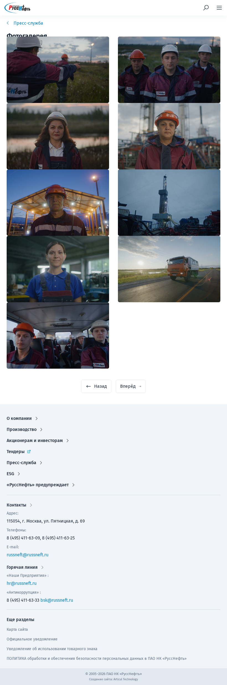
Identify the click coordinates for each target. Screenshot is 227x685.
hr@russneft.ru (22, 583)
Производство (22, 429)
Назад (100, 386)
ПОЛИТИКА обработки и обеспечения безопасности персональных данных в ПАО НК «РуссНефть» (97, 658)
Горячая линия (22, 567)
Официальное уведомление (32, 639)
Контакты (16, 505)
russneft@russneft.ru (27, 554)
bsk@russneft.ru (56, 600)
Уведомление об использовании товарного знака (52, 649)
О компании (19, 418)
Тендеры (16, 451)
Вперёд (128, 386)
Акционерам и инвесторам (35, 440)
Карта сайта (17, 629)
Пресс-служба (21, 462)
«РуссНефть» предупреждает (38, 484)
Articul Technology (126, 679)
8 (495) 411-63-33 (23, 600)
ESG (10, 473)
